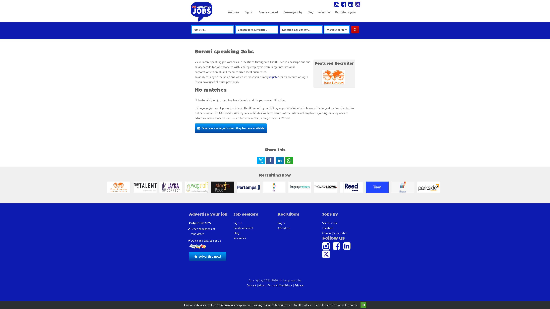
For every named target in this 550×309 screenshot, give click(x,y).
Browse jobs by (293, 12)
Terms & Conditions (280, 285)
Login (281, 223)
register (274, 77)
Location (327, 228)
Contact (252, 285)
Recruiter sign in (345, 12)
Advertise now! (210, 256)
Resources (239, 238)
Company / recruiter (334, 233)
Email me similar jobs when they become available (233, 128)
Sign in (249, 12)
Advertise (324, 12)
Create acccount (243, 228)
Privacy (299, 285)
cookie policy (349, 305)
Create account (268, 12)
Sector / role (330, 223)
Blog (310, 12)
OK (363, 305)
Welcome (233, 12)
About (262, 285)
